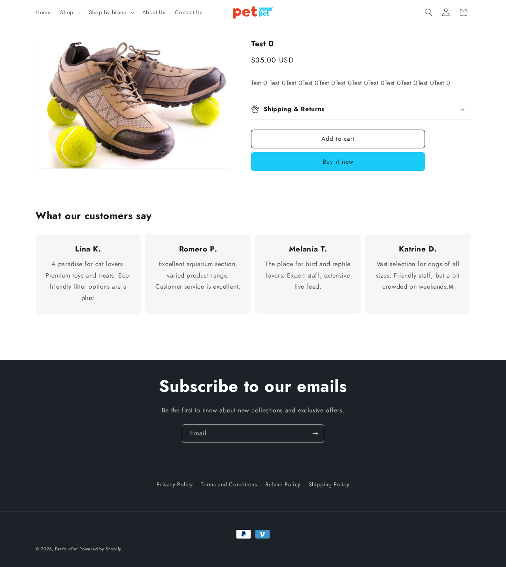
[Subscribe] (315, 433)
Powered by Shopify (100, 549)
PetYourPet (66, 549)
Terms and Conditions (229, 484)
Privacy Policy (175, 484)
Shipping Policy (329, 484)
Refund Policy (282, 484)
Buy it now (338, 161)
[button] (69, 12)
